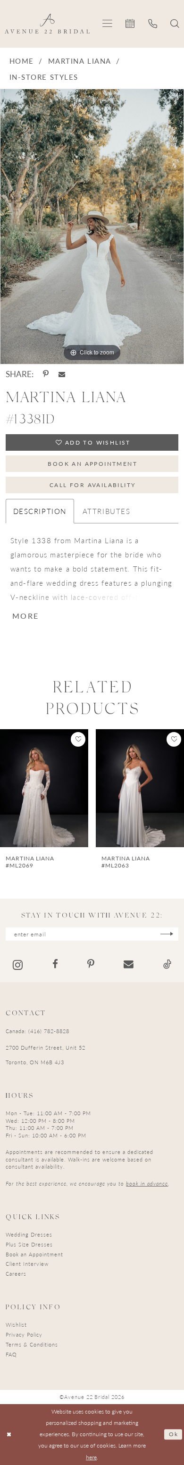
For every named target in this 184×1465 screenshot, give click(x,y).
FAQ (11, 1354)
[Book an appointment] (130, 23)
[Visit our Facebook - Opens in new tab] (55, 964)
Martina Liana (79, 61)
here (91, 1457)
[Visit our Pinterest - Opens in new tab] (90, 964)
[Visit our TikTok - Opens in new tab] (167, 964)
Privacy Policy (24, 1334)
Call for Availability (93, 484)
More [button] (25, 616)
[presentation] (44, 788)
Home (21, 61)
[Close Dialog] (9, 1434)
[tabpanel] (92, 226)
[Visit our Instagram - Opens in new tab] (18, 964)
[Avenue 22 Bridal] (47, 24)
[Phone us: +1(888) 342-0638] (153, 23)
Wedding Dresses (29, 1234)
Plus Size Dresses (29, 1244)
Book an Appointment (92, 463)
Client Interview (27, 1263)
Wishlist (16, 1324)
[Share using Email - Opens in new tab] (62, 374)
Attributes (107, 511)
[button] (107, 23)
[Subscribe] (166, 934)
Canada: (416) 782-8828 (37, 1031)
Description (40, 511)
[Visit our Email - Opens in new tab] (129, 964)
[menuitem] (107, 23)
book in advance (147, 1183)
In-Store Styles (43, 77)
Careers (16, 1273)
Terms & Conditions (32, 1344)
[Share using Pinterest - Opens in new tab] (46, 374)
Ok (174, 1434)
